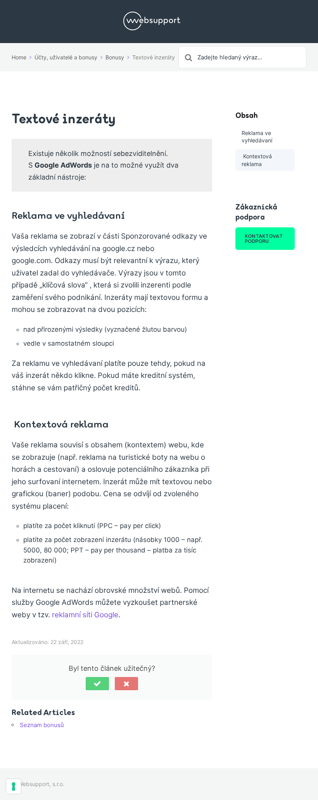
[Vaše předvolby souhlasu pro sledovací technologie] (13, 786)
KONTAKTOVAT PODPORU (264, 238)
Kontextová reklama (257, 160)
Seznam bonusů (42, 725)
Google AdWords (63, 165)
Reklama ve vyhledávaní (257, 137)
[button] (97, 683)
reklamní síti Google (85, 614)
